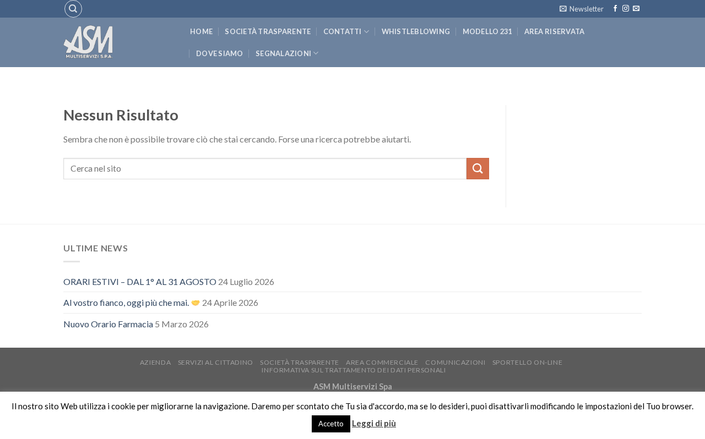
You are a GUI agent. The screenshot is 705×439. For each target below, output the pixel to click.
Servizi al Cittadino (215, 362)
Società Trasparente (268, 31)
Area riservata (554, 31)
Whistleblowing (416, 31)
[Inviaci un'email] (636, 9)
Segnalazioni (283, 53)
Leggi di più (374, 423)
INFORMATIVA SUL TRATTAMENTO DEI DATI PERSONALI (354, 370)
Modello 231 (487, 31)
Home (201, 31)
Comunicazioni (455, 362)
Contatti (342, 31)
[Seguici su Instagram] (625, 9)
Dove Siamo (219, 53)
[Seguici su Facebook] (615, 9)
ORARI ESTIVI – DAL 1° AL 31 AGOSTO (139, 281)
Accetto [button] (331, 423)
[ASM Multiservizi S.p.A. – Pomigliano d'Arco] (118, 42)
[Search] (73, 9)
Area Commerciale (382, 362)
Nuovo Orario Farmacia (108, 324)
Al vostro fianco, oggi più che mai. (127, 302)
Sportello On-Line (527, 362)
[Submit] (478, 168)
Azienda (155, 362)
